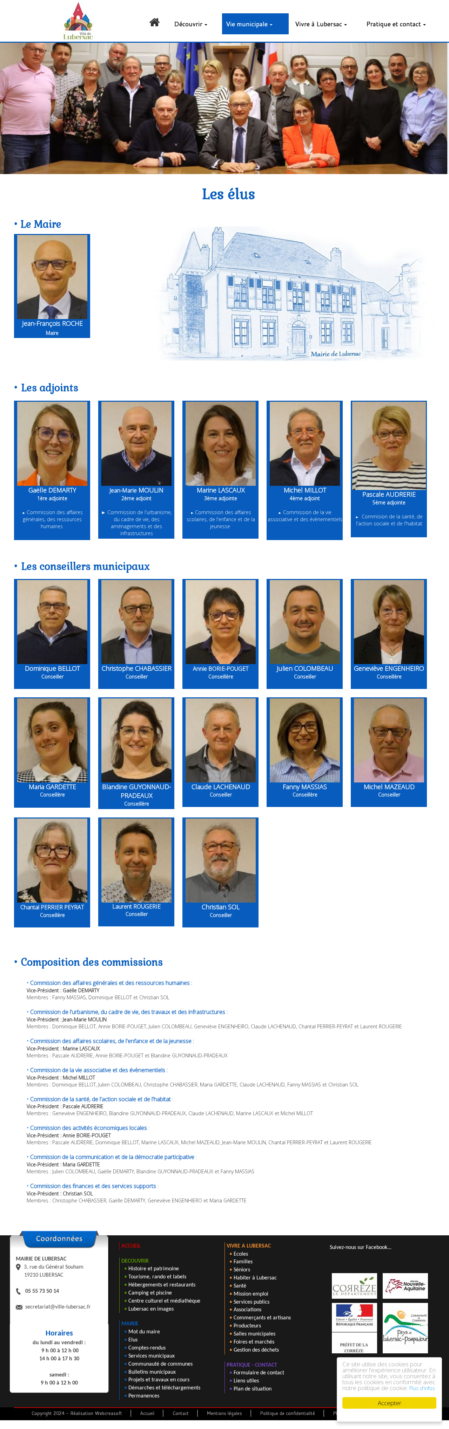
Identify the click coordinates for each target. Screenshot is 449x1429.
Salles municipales (254, 1334)
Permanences (143, 1396)
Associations (247, 1310)
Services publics (251, 1302)
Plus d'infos (422, 1388)
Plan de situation (253, 1389)
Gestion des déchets (256, 1350)
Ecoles (241, 1254)
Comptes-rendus (147, 1348)
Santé (240, 1286)
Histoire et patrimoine (153, 1269)
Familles (243, 1262)
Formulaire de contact (259, 1373)
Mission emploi (251, 1294)
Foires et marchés (254, 1342)
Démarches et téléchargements (164, 1388)
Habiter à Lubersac (255, 1278)
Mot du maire (144, 1332)
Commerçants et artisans (262, 1318)
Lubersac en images (151, 1309)
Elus (133, 1340)
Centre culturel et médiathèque (164, 1301)
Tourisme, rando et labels (157, 1277)
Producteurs (247, 1326)
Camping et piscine (150, 1293)
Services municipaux (151, 1356)
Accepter (389, 1403)
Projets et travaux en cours (158, 1380)
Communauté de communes (160, 1364)
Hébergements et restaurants (161, 1285)
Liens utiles (246, 1381)
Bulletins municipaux (152, 1372)
